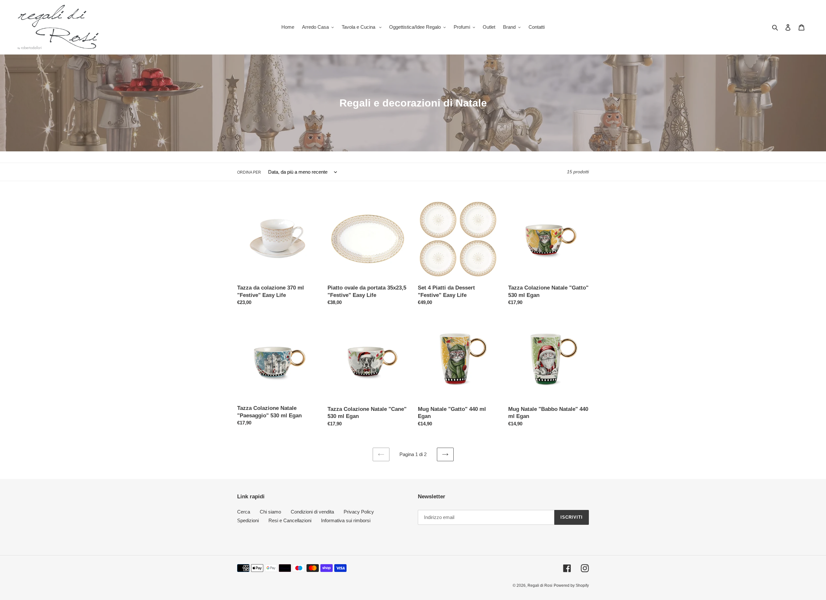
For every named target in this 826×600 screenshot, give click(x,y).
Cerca (243, 511)
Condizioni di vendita (312, 511)
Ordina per (249, 172)
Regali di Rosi (540, 585)
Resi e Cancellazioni (289, 520)
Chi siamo (270, 511)
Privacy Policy (359, 511)
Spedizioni (248, 520)
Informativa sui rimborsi (345, 520)
